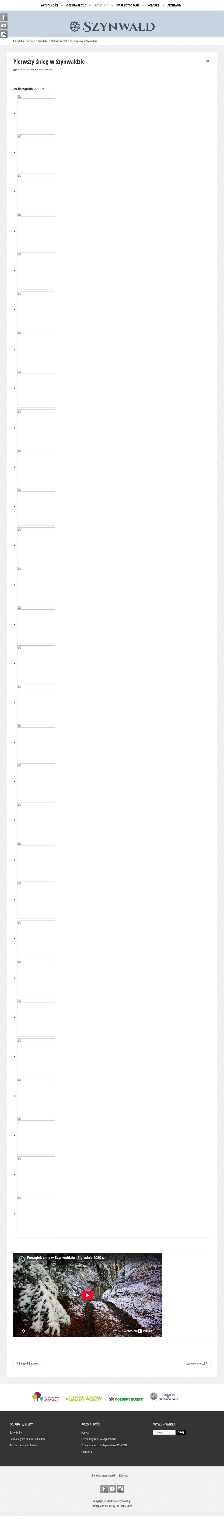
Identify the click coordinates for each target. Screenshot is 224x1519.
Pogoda (85, 1432)
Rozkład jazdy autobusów (23, 1445)
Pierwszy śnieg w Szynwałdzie (49, 61)
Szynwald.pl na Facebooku (104, 1489)
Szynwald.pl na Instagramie (120, 1489)
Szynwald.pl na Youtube (112, 1489)
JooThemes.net (124, 1506)
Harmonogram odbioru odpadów (27, 1439)
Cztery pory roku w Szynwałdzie (98, 1439)
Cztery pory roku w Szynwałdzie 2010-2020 (104, 1445)
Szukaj (180, 1432)
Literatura (86, 1451)
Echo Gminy (16, 1432)
